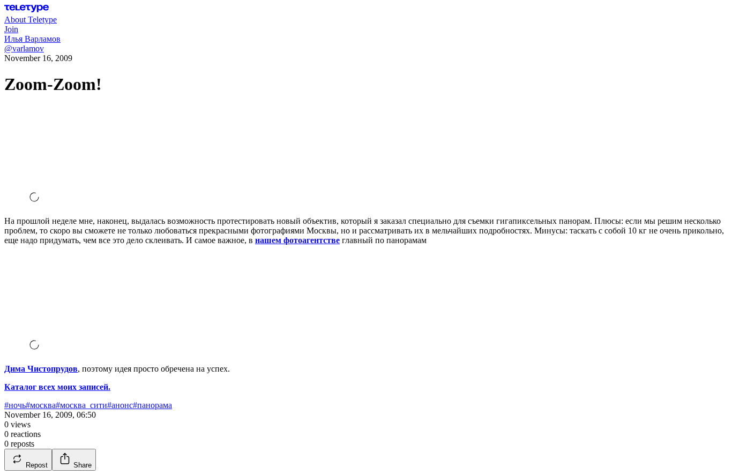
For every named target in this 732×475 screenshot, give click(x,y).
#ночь (15, 405)
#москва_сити (81, 405)
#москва (41, 405)
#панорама (152, 405)
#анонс (120, 405)
